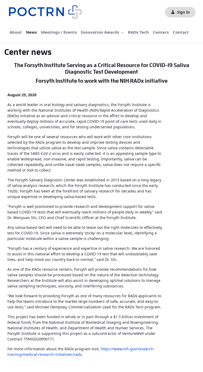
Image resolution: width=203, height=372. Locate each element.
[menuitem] (15, 32)
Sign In (183, 12)
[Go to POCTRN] (46, 12)
